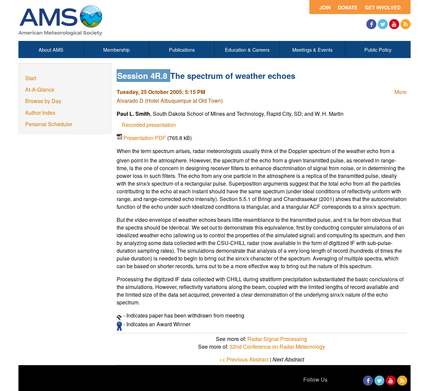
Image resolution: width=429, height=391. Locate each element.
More (400, 92)
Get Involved (383, 7)
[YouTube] (394, 24)
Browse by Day (43, 101)
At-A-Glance (39, 89)
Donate (348, 7)
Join (324, 7)
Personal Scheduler (48, 124)
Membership (116, 49)
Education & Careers (247, 49)
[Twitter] (383, 24)
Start (30, 78)
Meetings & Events (312, 49)
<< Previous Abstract (243, 359)
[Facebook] (371, 24)
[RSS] (406, 24)
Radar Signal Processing (277, 339)
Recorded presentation (149, 125)
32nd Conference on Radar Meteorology (277, 346)
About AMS (51, 49)
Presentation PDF (145, 138)
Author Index (40, 112)
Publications (182, 49)
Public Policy (377, 49)
